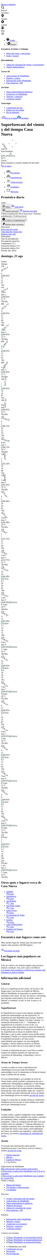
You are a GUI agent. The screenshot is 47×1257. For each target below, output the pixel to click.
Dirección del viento (9, 229)
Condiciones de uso (14, 108)
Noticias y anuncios (14, 96)
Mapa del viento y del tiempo (18, 53)
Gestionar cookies (13, 99)
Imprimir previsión (12, 211)
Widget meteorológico (15, 67)
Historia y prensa (13, 78)
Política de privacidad (15, 110)
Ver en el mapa (11, 118)
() (11, 232)
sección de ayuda (37, 1095)
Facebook (24, 118)
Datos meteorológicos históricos (19, 92)
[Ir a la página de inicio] (1, 2)
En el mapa (6, 166)
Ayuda (12, 40)
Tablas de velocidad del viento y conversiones (25, 65)
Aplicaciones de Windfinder (17, 76)
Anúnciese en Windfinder (16, 94)
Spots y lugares (12, 56)
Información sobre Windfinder (18, 80)
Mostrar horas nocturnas (14, 225)
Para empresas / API (14, 83)
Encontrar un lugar (12, 951)
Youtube (37, 1242)
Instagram (38, 1240)
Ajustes (13, 44)
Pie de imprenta (12, 112)
